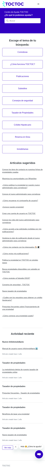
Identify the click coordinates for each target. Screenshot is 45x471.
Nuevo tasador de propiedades (14, 291)
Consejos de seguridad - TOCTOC (16, 285)
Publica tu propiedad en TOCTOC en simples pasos (20, 261)
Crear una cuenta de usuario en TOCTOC (19, 213)
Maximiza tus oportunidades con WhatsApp (19, 179)
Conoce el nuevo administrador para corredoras (21, 194)
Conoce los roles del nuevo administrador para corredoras (20, 221)
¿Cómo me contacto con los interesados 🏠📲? (21, 247)
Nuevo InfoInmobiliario (13, 342)
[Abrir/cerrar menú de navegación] (38, 4)
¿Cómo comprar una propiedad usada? (18, 316)
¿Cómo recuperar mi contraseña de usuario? (20, 201)
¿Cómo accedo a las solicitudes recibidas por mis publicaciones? (21, 230)
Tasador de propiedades (13, 363)
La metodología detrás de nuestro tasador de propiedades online (20, 370)
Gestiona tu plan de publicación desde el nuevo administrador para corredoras (21, 239)
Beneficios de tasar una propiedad (15, 414)
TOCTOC (6, 466)
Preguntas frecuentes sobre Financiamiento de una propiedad (20, 308)
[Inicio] (13, 4)
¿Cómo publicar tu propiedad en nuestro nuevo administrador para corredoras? (21, 186)
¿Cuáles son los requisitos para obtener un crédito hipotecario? (22, 298)
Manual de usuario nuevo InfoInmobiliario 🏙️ (20, 349)
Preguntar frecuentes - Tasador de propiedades (21, 393)
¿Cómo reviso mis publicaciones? (15, 254)
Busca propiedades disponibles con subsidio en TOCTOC (21, 270)
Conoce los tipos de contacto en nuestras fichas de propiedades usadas (22, 170)
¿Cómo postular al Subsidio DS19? (16, 278)
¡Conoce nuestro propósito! (13, 207)
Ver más (8, 448)
